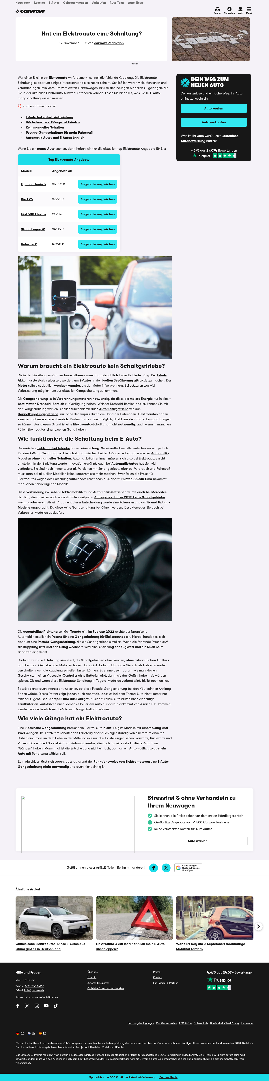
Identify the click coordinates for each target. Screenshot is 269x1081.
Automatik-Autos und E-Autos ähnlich (55, 137)
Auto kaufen (213, 108)
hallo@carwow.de (34, 990)
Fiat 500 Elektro (33, 214)
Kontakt (91, 977)
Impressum (247, 1023)
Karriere (157, 977)
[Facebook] (18, 1007)
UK (33, 1033)
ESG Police (185, 1023)
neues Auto (46, 148)
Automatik (159, 453)
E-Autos (54, 2)
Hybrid (163, 502)
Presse (156, 971)
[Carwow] (30, 11)
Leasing (39, 2)
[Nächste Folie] (259, 926)
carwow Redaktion (109, 43)
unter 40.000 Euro (137, 479)
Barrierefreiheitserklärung (224, 1023)
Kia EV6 (27, 199)
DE (22, 1033)
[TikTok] (56, 1007)
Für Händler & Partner (165, 982)
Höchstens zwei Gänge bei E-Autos (53, 122)
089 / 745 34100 (34, 986)
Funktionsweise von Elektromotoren (122, 761)
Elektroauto (58, 77)
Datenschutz (201, 1023)
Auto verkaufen (214, 122)
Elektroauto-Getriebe (53, 448)
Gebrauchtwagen (75, 2)
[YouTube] (46, 1007)
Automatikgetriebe (113, 409)
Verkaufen (99, 2)
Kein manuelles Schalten (45, 127)
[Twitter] (27, 1007)
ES (44, 1033)
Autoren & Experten (98, 982)
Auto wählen (198, 841)
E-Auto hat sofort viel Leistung (49, 117)
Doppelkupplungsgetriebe (38, 414)
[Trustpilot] (214, 155)
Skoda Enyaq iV (33, 229)
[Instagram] (37, 1007)
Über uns (92, 971)
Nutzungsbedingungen (141, 1023)
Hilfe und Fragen (28, 972)
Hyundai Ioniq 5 (33, 184)
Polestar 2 (29, 244)
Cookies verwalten (166, 1023)
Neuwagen (23, 2)
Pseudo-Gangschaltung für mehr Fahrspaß (59, 132)
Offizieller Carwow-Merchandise (105, 988)
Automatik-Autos (124, 463)
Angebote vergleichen (98, 184)
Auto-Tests (117, 2)
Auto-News (135, 2)
